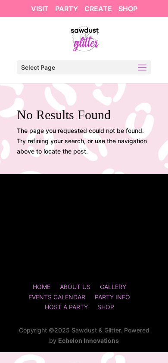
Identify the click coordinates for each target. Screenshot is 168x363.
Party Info (112, 297)
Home (41, 286)
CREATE (98, 9)
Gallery (113, 286)
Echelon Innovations (88, 340)
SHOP (127, 9)
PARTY (66, 9)
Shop (105, 307)
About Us (75, 286)
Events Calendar (56, 297)
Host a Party (66, 307)
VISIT (40, 9)
